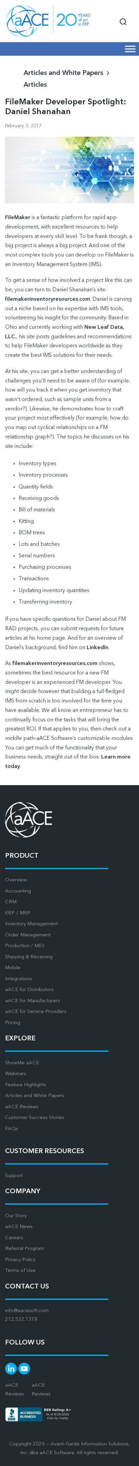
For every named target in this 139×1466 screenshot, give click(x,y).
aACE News (19, 1226)
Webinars (15, 1073)
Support (14, 1175)
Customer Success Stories (34, 1117)
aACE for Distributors (29, 989)
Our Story (16, 1216)
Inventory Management (31, 924)
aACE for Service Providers (35, 1011)
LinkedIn (97, 647)
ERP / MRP (18, 913)
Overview (16, 880)
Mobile (13, 967)
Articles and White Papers (34, 1095)
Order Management (28, 935)
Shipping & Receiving (29, 957)
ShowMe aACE (22, 1063)
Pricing (12, 1022)
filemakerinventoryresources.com (47, 299)
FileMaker (17, 217)
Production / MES (25, 946)
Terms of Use (20, 1270)
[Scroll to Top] (125, 1456)
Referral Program (24, 1248)
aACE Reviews (21, 1107)
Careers (14, 1238)
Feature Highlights (25, 1085)
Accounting (18, 891)
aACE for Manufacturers (32, 1001)
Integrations (18, 979)
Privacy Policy (20, 1259)
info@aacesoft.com (27, 1310)
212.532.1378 (21, 1319)
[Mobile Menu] (130, 49)
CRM (11, 902)
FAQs (11, 1128)
